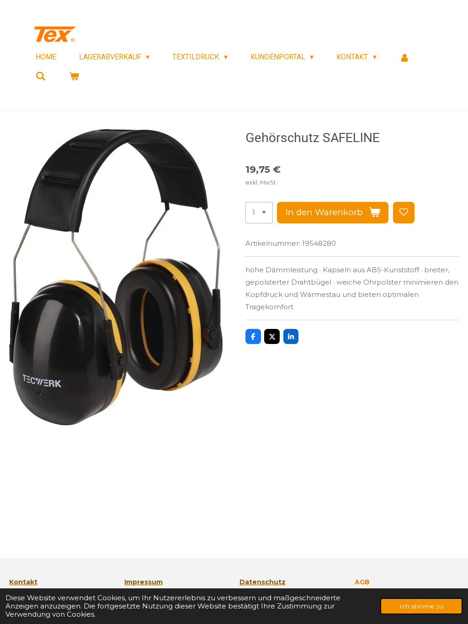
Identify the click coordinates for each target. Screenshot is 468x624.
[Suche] (41, 76)
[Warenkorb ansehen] (73, 76)
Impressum (143, 582)
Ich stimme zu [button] (421, 606)
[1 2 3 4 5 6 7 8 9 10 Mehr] (259, 212)
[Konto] (404, 57)
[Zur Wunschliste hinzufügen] (404, 212)
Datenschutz (262, 582)
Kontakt (23, 582)
